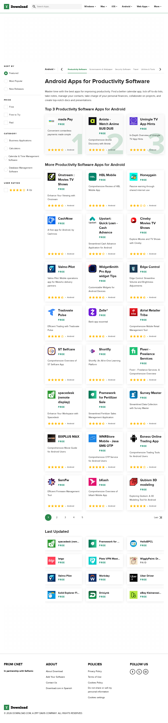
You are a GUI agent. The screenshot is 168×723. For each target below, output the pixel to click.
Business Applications (20, 140)
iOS (113, 6)
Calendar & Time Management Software (24, 158)
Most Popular (15, 81)
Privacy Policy (95, 671)
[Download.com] (16, 6)
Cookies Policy (95, 682)
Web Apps (142, 6)
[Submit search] (34, 6)
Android (126, 6)
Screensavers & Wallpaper (101, 69)
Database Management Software (20, 169)
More (156, 6)
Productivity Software (77, 69)
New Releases (16, 89)
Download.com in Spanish (59, 688)
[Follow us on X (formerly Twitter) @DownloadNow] (139, 671)
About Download (54, 671)
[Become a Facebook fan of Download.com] (132, 671)
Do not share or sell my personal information (100, 690)
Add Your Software (55, 677)
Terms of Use (94, 677)
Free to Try (14, 114)
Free (11, 106)
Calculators (14, 148)
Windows (89, 6)
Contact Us (51, 682)
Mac (103, 6)
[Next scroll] (160, 69)
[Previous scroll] (62, 69)
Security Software (123, 69)
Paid (11, 122)
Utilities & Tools (148, 69)
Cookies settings (96, 697)
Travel (135, 69)
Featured (13, 73)
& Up (29, 190)
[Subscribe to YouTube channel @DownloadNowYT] (145, 671)
